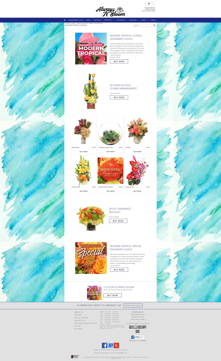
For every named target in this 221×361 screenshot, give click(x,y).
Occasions (120, 20)
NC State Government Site (118, 353)
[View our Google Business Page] (110, 348)
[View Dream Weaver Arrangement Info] (84, 131)
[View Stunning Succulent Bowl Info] (110, 131)
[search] (154, 25)
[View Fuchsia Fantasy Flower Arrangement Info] (137, 170)
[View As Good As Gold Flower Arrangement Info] (92, 91)
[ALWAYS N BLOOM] (110, 10)
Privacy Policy (126, 357)
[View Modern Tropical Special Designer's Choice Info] (92, 258)
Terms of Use (116, 358)
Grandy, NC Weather (101, 353)
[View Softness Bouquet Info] (137, 131)
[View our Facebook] (104, 348)
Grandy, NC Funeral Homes (102, 350)
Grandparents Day (75, 20)
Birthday (97, 20)
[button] (150, 3)
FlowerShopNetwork (111, 357)
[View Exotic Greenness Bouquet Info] (92, 215)
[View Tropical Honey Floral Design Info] (84, 170)
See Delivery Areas (133, 306)
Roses (88, 20)
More (153, 20)
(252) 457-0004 (150, 11)
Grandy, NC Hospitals (120, 350)
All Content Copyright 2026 (93, 357)
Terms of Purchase (140, 357)
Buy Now (119, 61)
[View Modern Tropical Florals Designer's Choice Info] (92, 48)
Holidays (133, 20)
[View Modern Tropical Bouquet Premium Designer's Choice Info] (110, 170)
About (143, 20)
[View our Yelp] (116, 348)
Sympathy (108, 20)
